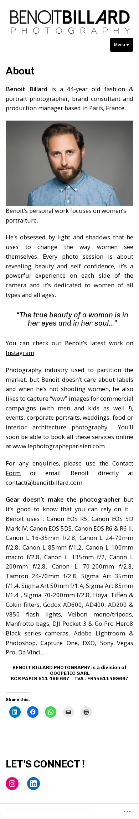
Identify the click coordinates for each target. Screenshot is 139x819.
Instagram (20, 352)
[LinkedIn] (33, 783)
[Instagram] (12, 783)
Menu (123, 44)
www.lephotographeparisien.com (58, 446)
